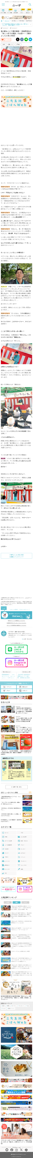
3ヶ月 (25, 902)
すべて (6, 832)
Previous (4, 769)
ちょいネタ (23, 865)
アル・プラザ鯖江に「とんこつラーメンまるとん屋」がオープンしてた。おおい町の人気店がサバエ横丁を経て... (24, 730)
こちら (26, 597)
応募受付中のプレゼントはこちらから (16, 623)
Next (29, 769)
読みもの (28, 12)
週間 (16, 902)
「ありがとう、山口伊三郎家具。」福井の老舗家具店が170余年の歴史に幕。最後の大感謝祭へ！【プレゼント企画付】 (16, 752)
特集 (6, 836)
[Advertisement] (16, 123)
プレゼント (23, 861)
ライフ (6, 853)
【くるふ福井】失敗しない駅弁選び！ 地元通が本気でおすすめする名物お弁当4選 (24, 720)
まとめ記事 (23, 836)
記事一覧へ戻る (17, 787)
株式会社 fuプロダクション (18, 1154)
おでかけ (23, 853)
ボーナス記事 (8, 841)
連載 (19, 44)
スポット (3, 12)
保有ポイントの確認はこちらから (16, 620)
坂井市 (4, 44)
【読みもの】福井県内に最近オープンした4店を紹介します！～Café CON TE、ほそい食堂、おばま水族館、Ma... (21, 908)
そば (22, 832)
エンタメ (23, 849)
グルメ (21, 12)
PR (6, 873)
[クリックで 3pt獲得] (16, 615)
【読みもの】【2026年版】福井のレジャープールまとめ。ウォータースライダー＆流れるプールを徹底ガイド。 (21, 960)
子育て (6, 857)
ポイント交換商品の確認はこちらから (16, 625)
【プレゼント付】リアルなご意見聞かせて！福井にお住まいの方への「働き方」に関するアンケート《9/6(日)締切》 (16, 1142)
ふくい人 (11, 44)
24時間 (7, 902)
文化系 (6, 849)
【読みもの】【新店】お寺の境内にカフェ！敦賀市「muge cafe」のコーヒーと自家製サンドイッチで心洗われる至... (21, 966)
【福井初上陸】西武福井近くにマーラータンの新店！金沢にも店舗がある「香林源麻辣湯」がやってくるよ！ (24, 710)
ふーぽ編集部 (8, 845)
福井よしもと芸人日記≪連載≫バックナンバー (16, 555)
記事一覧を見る (27, 639)
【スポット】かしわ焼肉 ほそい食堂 (20, 951)
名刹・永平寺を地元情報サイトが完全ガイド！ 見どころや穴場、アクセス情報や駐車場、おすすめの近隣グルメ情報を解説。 (16, 775)
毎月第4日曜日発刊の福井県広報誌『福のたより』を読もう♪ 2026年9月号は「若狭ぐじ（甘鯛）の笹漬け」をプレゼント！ (16, 998)
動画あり (7, 865)
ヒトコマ (7, 869)
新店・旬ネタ (24, 841)
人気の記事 (15, 12)
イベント (9, 12)
